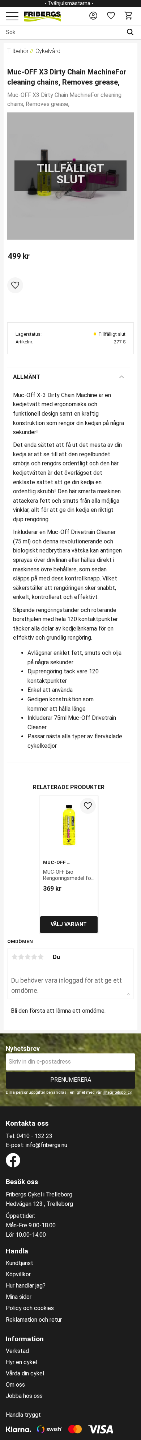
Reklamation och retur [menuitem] (34, 1320)
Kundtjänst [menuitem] (19, 1263)
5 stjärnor (40, 957)
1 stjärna (14, 957)
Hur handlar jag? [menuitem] (26, 1285)
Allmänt (26, 377)
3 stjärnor (27, 957)
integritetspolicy (117, 1092)
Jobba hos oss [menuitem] (24, 1396)
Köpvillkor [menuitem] (18, 1274)
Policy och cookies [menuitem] (30, 1308)
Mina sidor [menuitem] (18, 1297)
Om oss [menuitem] (15, 1385)
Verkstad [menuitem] (17, 1351)
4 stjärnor (34, 957)
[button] (12, 17)
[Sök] (132, 32)
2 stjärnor (21, 957)
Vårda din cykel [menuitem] (25, 1373)
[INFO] (69, 924)
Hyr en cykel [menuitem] (21, 1362)
